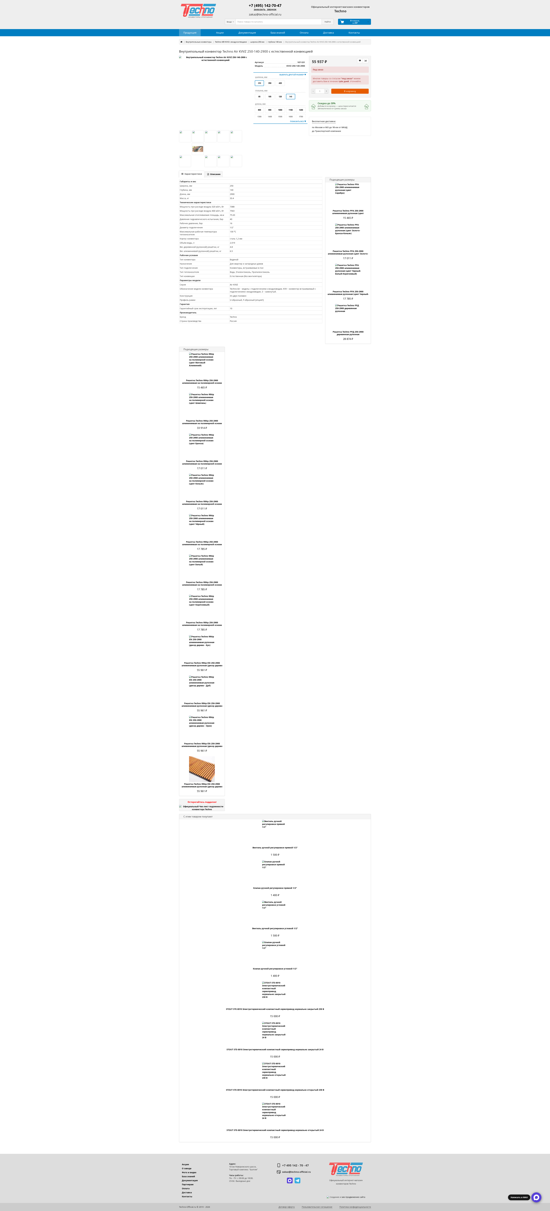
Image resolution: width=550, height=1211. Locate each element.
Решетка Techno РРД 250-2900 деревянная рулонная (348, 333)
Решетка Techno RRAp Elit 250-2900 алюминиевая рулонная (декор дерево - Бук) (202, 665)
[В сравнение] (366, 60)
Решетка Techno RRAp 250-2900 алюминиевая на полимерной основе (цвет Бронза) (202, 464)
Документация (190, 1180)
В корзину (350, 91)
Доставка (187, 1192)
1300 (259, 116)
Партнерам (188, 1184)
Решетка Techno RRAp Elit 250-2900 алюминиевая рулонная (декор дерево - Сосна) (202, 786)
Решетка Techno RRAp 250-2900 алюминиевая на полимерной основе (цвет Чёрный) (202, 544)
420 (280, 83)
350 (269, 83)
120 (280, 96)
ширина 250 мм (257, 42)
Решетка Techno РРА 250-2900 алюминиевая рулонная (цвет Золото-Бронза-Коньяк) (348, 254)
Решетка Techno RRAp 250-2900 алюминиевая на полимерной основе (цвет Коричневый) (202, 625)
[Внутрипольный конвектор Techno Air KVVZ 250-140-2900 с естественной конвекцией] (215, 92)
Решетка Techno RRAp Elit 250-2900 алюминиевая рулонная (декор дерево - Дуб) (202, 706)
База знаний (188, 1176)
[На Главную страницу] (198, 11)
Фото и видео (189, 1172)
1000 (280, 110)
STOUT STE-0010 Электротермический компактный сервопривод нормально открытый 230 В (275, 1090)
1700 (301, 116)
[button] (290, 1180)
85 (259, 96)
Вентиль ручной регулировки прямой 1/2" (275, 847)
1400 (270, 116)
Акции (185, 1164)
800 (259, 110)
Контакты (187, 1196)
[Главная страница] (181, 42)
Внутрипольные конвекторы (199, 42)
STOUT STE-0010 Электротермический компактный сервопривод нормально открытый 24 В (275, 1130)
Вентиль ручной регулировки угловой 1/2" (275, 928)
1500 (280, 116)
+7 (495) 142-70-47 (265, 5)
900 (269, 110)
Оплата (185, 1188)
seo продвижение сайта (353, 1197)
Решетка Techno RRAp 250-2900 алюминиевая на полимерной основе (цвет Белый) (202, 585)
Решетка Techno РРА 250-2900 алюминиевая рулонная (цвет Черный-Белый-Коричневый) (348, 294)
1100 (291, 110)
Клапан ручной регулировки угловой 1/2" (275, 968)
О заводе (186, 1168)
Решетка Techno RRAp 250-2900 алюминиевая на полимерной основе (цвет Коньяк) (202, 504)
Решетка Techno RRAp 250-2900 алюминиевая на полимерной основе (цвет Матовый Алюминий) (202, 383)
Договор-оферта (287, 1207)
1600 (291, 116)
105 (269, 96)
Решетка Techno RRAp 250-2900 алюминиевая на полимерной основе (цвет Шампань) (202, 423)
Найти (328, 21)
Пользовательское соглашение (317, 1207)
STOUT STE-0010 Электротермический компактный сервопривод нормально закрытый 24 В (275, 1049)
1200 (301, 110)
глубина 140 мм (275, 42)
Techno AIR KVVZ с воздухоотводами (231, 42)
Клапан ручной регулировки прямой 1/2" (275, 888)
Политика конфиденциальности (355, 1207)
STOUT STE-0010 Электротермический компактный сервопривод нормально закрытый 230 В (275, 1009)
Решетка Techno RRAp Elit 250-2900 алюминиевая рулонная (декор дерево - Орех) (202, 746)
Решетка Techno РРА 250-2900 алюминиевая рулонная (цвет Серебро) (348, 213)
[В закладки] (360, 60)
